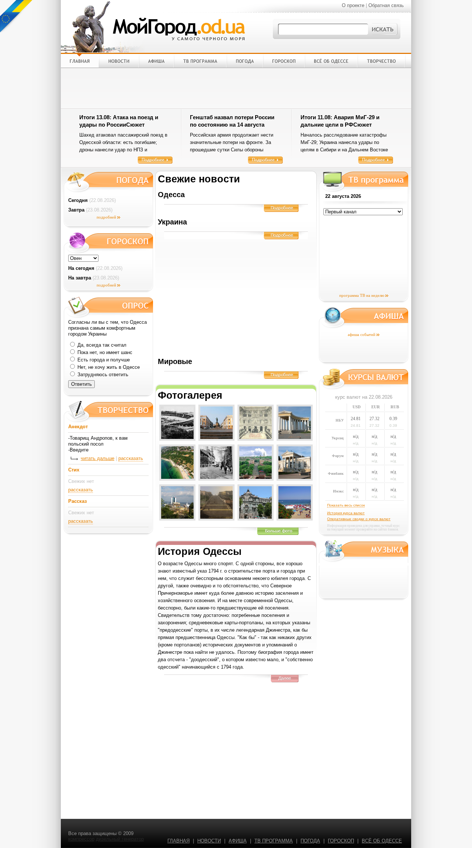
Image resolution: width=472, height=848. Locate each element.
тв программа (273, 841)
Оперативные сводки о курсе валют (359, 519)
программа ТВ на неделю (361, 295)
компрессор (81, 839)
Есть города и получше (103, 360)
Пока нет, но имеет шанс (104, 352)
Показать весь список (346, 505)
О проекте (353, 5)
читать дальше (97, 458)
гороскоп (341, 841)
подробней (106, 217)
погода (310, 841)
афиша (238, 841)
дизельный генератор (120, 839)
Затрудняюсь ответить (102, 374)
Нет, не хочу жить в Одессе (108, 367)
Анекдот (78, 426)
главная (178, 841)
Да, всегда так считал (101, 345)
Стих (73, 470)
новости (209, 841)
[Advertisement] (236, 88)
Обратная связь (386, 5)
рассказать (130, 458)
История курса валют (346, 513)
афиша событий (361, 334)
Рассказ (77, 501)
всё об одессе (382, 841)
